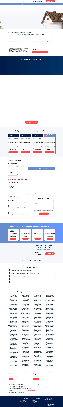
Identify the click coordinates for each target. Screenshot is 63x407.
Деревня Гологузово (13, 366)
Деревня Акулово (13, 301)
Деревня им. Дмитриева (25, 339)
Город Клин (13, 295)
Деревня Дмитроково (25, 308)
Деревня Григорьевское (25, 301)
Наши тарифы (34, 402)
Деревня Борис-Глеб (13, 326)
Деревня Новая (37, 343)
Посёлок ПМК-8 (49, 357)
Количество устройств (23, 177)
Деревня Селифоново (49, 325)
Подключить (13, 238)
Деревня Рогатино (49, 316)
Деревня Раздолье (49, 312)
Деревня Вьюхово (13, 358)
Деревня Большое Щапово (13, 325)
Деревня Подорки (49, 295)
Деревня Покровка (49, 299)
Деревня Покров (50, 297)
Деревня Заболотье (25, 322)
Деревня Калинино (25, 343)
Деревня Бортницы (13, 334)
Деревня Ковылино (25, 351)
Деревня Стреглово (49, 351)
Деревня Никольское (37, 342)
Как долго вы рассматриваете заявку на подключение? (20, 276)
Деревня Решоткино (49, 314)
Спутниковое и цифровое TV (13, 231)
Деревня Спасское (49, 344)
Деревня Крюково (37, 296)
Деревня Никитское (37, 339)
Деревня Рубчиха (49, 317)
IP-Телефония (11, 187)
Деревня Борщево (13, 335)
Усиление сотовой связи (12, 184)
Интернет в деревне (22, 400)
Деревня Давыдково (25, 304)
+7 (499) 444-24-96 (37, 1)
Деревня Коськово (25, 365)
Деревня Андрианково (13, 308)
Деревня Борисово (13, 327)
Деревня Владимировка (13, 348)
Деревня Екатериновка (25, 313)
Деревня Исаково (25, 340)
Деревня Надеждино (37, 331)
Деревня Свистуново (49, 322)
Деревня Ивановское (25, 334)
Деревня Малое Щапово (37, 309)
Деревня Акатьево (13, 297)
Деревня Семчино (49, 327)
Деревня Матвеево (37, 314)
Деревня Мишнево (37, 326)
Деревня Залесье (25, 325)
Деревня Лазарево (37, 300)
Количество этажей (9, 177)
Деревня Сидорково (49, 330)
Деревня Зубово (25, 331)
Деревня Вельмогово (13, 345)
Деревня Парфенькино (37, 361)
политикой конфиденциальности (19, 392)
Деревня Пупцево (49, 308)
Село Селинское (49, 364)
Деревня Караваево (25, 344)
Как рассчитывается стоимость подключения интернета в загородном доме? (24, 273)
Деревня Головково (13, 365)
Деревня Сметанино (49, 338)
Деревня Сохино (49, 343)
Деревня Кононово (25, 357)
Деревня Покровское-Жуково (49, 300)
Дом (9, 166)
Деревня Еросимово (25, 318)
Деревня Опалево (37, 353)
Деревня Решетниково (49, 313)
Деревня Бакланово (13, 313)
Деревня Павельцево (37, 359)
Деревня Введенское (13, 344)
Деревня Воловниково (13, 352)
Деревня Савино (49, 321)
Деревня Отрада (37, 357)
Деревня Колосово (25, 352)
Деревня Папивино (37, 360)
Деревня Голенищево (13, 362)
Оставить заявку (31, 122)
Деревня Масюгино (37, 313)
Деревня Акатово (13, 296)
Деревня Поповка (49, 305)
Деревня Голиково (13, 364)
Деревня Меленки (37, 318)
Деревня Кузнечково (37, 297)
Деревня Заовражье (25, 326)
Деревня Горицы (25, 296)
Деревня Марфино (37, 312)
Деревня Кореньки (25, 361)
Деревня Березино (13, 318)
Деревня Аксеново (13, 300)
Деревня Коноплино (25, 359)
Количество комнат (16, 177)
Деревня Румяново (49, 318)
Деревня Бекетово (13, 314)
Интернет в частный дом (23, 401)
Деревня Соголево (49, 339)
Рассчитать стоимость (41, 168)
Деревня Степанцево (49, 347)
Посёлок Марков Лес (49, 356)
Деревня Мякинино (37, 329)
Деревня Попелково (49, 304)
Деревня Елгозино (25, 314)
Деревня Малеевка (37, 308)
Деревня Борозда (13, 331)
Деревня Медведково (38, 317)
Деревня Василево (13, 338)
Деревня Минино (37, 322)
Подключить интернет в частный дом (40, 51)
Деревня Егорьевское (25, 312)
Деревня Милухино (37, 321)
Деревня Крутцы (37, 295)
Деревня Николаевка (37, 340)
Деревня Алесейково (13, 304)
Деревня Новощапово (37, 348)
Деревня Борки (13, 330)
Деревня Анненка (13, 309)
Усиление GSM (50, 230)
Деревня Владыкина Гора (13, 349)
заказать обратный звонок (48, 399)
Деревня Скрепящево (50, 334)
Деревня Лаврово (37, 299)
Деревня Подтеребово (49, 296)
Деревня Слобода (49, 335)
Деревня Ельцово (25, 317)
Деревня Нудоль (37, 351)
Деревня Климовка (25, 348)
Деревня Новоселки (37, 347)
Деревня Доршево (25, 309)
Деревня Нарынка (37, 335)
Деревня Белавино (13, 316)
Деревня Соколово (49, 342)
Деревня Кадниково (25, 342)
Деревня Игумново (25, 335)
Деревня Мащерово (37, 316)
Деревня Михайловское (37, 325)
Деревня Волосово (13, 353)
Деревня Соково (49, 340)
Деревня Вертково (13, 347)
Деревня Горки (25, 297)
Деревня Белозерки (13, 317)
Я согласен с (17, 392)
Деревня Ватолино (13, 343)
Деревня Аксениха (13, 299)
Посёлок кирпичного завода (49, 353)
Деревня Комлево (25, 353)
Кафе (23, 166)
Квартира (17, 166)
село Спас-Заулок (49, 365)
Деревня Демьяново (25, 305)
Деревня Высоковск (13, 357)
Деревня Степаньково (49, 348)
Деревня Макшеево (37, 305)
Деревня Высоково (13, 356)
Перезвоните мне (28, 28)
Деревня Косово (25, 364)
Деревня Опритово (37, 355)
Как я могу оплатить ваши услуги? (16, 282)
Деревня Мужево (37, 327)
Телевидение (11, 185)
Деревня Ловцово (37, 301)
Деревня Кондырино (25, 356)
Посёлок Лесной (49, 355)
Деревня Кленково (25, 347)
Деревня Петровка (37, 364)
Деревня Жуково (25, 321)
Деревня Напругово (37, 334)
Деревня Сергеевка (49, 329)
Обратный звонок (50, 1)
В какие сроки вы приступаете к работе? (17, 279)
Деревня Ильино (25, 338)
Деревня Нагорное (37, 330)
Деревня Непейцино (37, 338)
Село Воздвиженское (50, 362)
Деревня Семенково (49, 326)
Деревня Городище (25, 299)
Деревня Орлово (37, 356)
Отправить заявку (43, 213)
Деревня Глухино (13, 361)
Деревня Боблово (13, 321)
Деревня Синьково (49, 331)
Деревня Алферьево (13, 305)
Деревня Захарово (25, 327)
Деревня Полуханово (50, 301)
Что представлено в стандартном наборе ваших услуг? (20, 270)
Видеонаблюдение (11, 186)
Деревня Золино (25, 330)
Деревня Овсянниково (37, 352)
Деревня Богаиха (13, 322)
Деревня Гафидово (13, 360)
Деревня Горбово (25, 295)
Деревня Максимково (37, 304)
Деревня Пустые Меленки (49, 309)
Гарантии (33, 405)
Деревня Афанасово (13, 312)
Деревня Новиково (37, 344)
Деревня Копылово (25, 360)
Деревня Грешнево (25, 300)
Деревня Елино (25, 316)
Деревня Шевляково (49, 352)
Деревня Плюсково (37, 365)
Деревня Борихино (13, 329)
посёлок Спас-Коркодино (49, 359)
